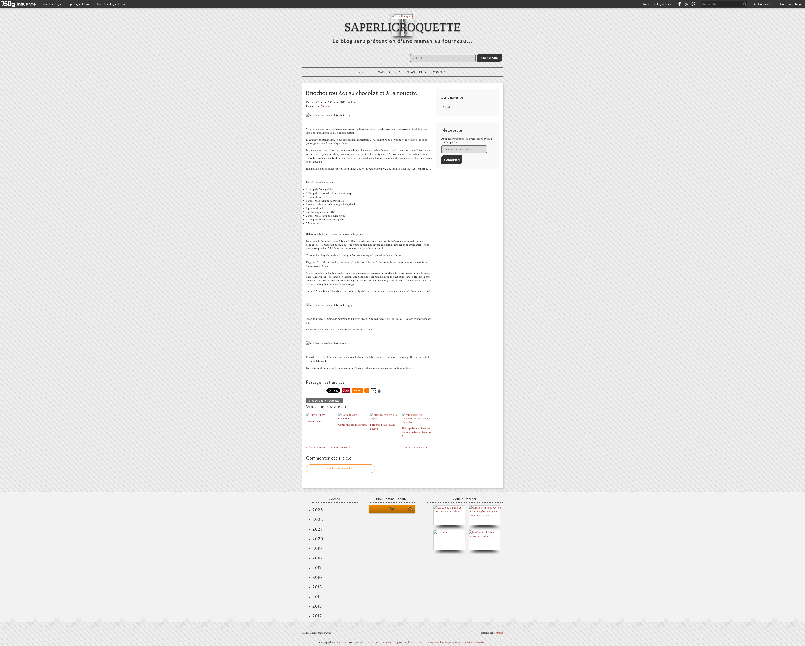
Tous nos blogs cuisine (658, 4)
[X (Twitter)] (686, 4)
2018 (317, 558)
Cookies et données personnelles (444, 642)
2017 (316, 567)
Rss (392, 508)
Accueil (365, 72)
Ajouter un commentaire (340, 468)
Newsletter (416, 72)
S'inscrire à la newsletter (324, 400)
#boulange (327, 106)
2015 (317, 586)
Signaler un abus (403, 642)
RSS (447, 107)
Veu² (337, 642)
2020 (317, 538)
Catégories (385, 72)
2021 (317, 529)
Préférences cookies (475, 642)
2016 (317, 577)
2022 (317, 519)
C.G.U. (420, 642)
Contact (439, 72)
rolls (385, 154)
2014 (317, 596)
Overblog (498, 632)
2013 (317, 606)
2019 (317, 548)
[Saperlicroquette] (402, 16)
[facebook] (679, 4)
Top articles (373, 642)
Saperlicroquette (402, 27)
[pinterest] (693, 4)
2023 (317, 509)
